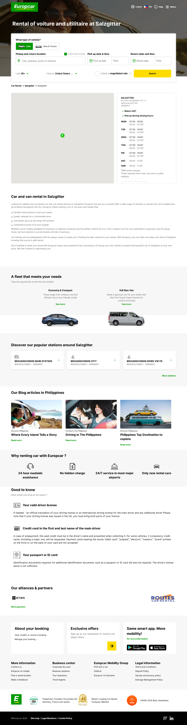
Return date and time (143, 53)
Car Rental (16, 85)
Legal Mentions (49, 718)
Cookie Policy (65, 718)
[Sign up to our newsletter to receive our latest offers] (111, 645)
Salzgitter (29, 85)
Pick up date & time (98, 53)
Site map (35, 718)
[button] (62, 135)
